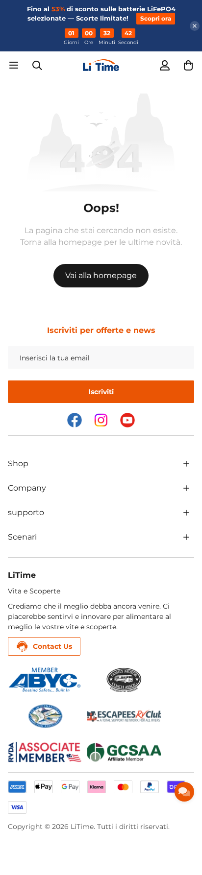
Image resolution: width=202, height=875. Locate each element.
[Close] (195, 26)
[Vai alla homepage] (101, 65)
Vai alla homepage (101, 275)
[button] (188, 65)
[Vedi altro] (186, 464)
